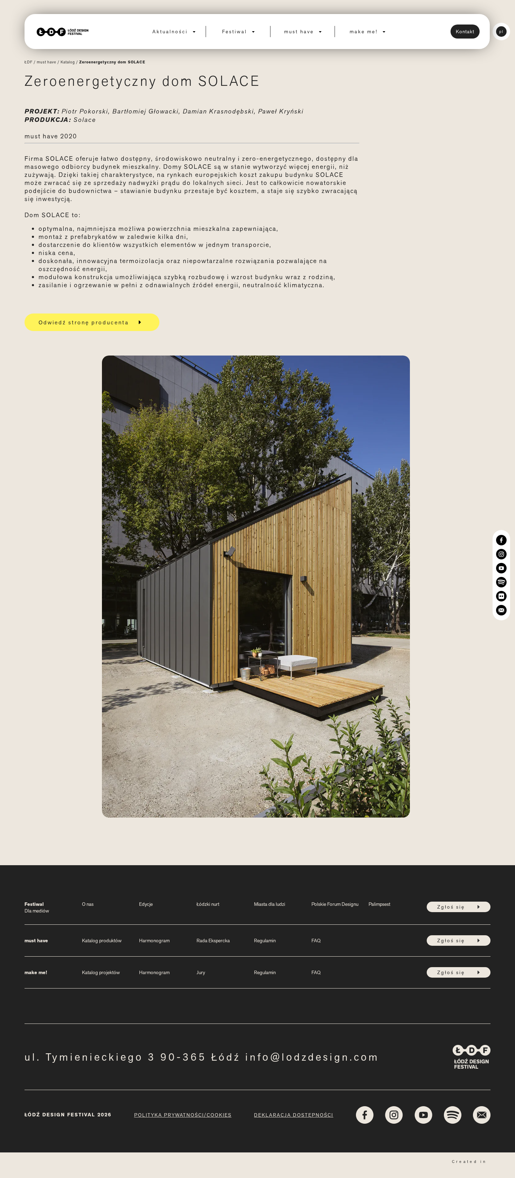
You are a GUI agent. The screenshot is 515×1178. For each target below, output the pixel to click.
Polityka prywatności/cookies (183, 1115)
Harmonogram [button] (154, 940)
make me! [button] (365, 31)
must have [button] (300, 31)
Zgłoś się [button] (451, 907)
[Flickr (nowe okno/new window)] (501, 596)
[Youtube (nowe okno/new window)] (501, 568)
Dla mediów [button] (37, 911)
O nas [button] (88, 904)
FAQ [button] (316, 940)
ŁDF (29, 62)
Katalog (68, 62)
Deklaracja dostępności (293, 1115)
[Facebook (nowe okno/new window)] (501, 540)
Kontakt (465, 31)
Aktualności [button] (171, 31)
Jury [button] (201, 972)
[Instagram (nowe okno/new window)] (501, 554)
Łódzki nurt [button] (208, 904)
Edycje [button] (146, 904)
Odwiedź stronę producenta (84, 322)
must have (46, 62)
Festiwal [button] (235, 31)
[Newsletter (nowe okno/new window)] (501, 610)
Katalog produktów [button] (102, 940)
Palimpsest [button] (379, 904)
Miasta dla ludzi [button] (269, 904)
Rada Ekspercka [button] (213, 940)
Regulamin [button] (265, 940)
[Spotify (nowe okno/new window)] (501, 582)
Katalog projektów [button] (101, 972)
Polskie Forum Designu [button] (334, 904)
